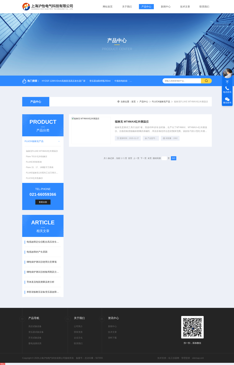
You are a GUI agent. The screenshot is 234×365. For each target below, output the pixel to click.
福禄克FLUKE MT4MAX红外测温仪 (42, 151)
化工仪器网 (173, 358)
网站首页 (108, 6)
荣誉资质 (78, 332)
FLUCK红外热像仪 (34, 178)
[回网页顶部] (227, 82)
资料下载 (112, 338)
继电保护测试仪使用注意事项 (42, 262)
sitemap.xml (198, 358)
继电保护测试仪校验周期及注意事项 (44, 272)
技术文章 (185, 6)
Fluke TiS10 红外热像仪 (36, 156)
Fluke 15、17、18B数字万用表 (39, 167)
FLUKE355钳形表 (34, 162)
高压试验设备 (34, 326)
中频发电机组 (120, 81)
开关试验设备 (34, 338)
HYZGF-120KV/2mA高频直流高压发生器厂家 (63, 81)
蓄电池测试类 (34, 343)
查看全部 (43, 202)
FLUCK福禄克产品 (161, 101)
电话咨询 (227, 92)
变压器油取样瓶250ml (99, 81)
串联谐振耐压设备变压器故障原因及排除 (44, 292)
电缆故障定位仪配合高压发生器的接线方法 (44, 242)
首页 (133, 101)
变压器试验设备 (36, 332)
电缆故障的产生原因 (37, 252)
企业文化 (78, 338)
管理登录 (185, 358)
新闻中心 (166, 6)
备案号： (80, 358)
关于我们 (127, 6)
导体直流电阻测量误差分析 (40, 282)
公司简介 (78, 326)
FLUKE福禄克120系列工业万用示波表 (43, 173)
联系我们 (204, 6)
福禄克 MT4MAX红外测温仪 (132, 121)
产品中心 (146, 6)
